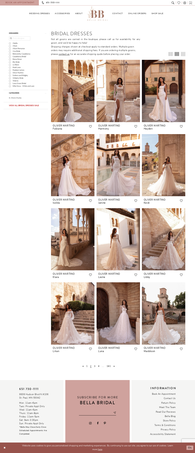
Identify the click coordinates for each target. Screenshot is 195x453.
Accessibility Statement (163, 434)
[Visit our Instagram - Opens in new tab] (90, 423)
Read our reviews (166, 412)
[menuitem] (39, 13)
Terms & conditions (165, 425)
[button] (185, 2)
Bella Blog (170, 416)
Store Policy (169, 421)
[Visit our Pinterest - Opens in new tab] (105, 423)
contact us (64, 54)
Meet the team (167, 407)
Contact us (170, 398)
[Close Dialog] (4, 447)
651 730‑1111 (29, 389)
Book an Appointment (164, 394)
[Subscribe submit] (114, 412)
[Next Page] (114, 366)
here (100, 449)
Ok (190, 447)
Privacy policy (168, 430)
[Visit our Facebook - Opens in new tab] (97, 423)
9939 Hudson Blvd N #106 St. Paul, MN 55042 (33, 396)
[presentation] (72, 91)
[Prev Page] (83, 366)
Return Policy (168, 403)
